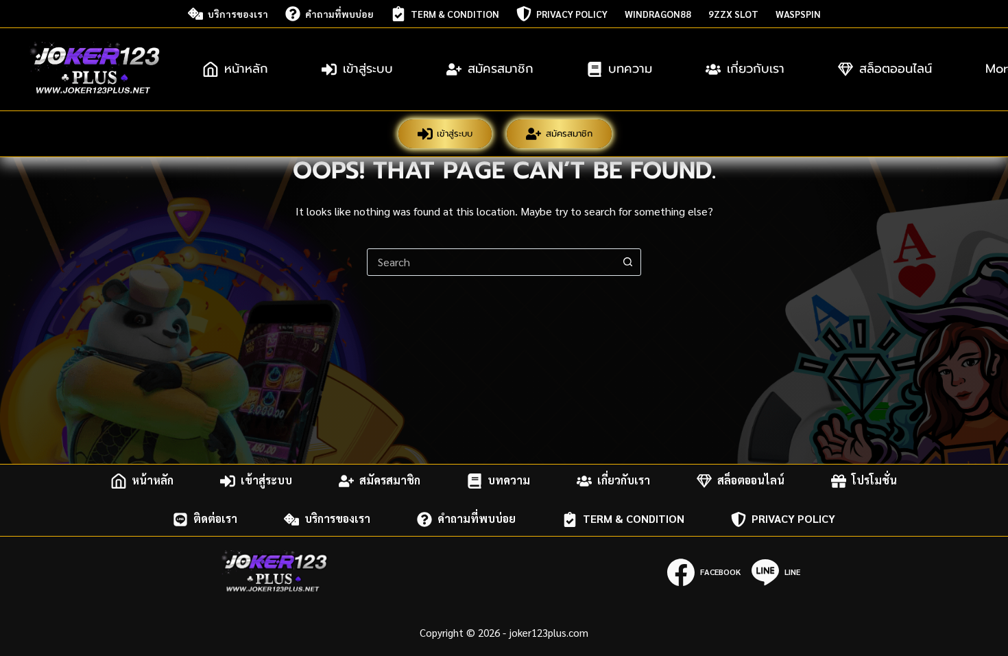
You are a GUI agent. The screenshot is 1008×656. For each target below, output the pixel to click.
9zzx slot (733, 14)
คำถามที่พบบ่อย (339, 14)
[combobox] (491, 262)
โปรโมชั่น (874, 480)
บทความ (630, 68)
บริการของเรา (238, 14)
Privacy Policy (572, 14)
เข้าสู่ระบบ (368, 68)
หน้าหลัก (246, 68)
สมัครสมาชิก (500, 68)
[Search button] (627, 262)
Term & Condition (455, 14)
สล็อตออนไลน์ (895, 68)
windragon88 (658, 14)
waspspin (798, 14)
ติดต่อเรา (215, 519)
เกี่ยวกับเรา (755, 68)
